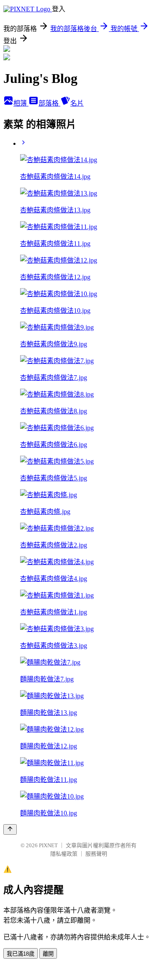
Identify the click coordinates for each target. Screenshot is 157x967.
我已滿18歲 (20, 954)
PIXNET (48, 845)
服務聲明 (96, 854)
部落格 (49, 103)
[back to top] (10, 829)
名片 (77, 103)
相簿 (20, 103)
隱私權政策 (63, 854)
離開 (48, 954)
